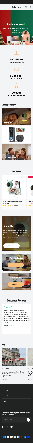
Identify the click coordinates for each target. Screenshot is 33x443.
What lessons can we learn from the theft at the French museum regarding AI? (13, 374)
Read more (5, 379)
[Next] (30, 2)
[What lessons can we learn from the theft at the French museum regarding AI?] (14, 357)
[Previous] (2, 2)
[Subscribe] (28, 420)
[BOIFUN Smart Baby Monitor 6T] (14, 187)
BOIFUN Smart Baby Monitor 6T (13, 201)
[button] (7, 205)
